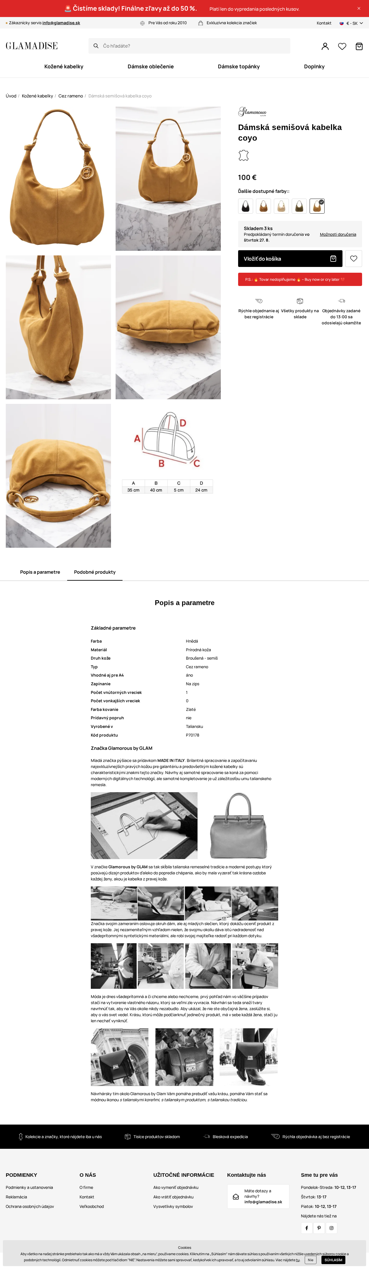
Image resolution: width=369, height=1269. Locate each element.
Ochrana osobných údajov (30, 1206)
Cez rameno (71, 96)
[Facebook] (306, 1228)
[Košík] (359, 46)
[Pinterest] (319, 1228)
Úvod (11, 96)
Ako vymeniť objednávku (175, 1187)
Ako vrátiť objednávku (173, 1197)
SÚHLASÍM (333, 1259)
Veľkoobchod (92, 1206)
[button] (358, 8)
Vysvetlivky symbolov (173, 1206)
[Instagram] (331, 1228)
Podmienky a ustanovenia (29, 1187)
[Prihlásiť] (325, 46)
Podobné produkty (95, 572)
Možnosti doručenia (338, 234)
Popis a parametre (40, 572)
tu (298, 1259)
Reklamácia (16, 1197)
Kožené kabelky (37, 96)
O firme (86, 1187)
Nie (310, 1259)
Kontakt (324, 23)
